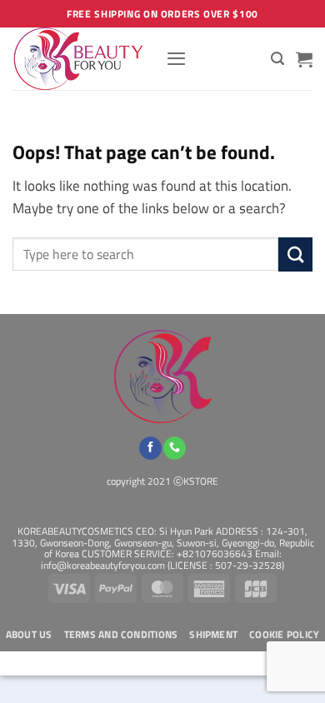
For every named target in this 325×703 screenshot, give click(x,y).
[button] (176, 58)
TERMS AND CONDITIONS (121, 634)
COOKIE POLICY (284, 634)
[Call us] (174, 448)
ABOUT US (29, 634)
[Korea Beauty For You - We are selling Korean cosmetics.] (82, 58)
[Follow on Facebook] (150, 448)
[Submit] (295, 254)
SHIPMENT (213, 634)
